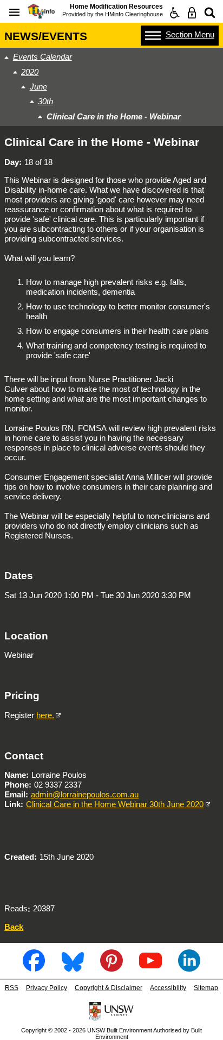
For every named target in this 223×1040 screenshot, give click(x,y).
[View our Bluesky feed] (73, 967)
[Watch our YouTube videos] (150, 967)
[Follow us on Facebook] (34, 967)
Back (13, 926)
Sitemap (206, 988)
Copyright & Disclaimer (108, 988)
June (38, 86)
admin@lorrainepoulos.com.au (85, 794)
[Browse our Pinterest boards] (111, 967)
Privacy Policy (46, 988)
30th (45, 101)
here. (45, 715)
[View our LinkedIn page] (189, 967)
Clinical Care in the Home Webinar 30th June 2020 (115, 804)
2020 (29, 72)
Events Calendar (42, 56)
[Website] (209, 12)
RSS (11, 988)
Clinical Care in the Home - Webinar (114, 116)
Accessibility (168, 988)
